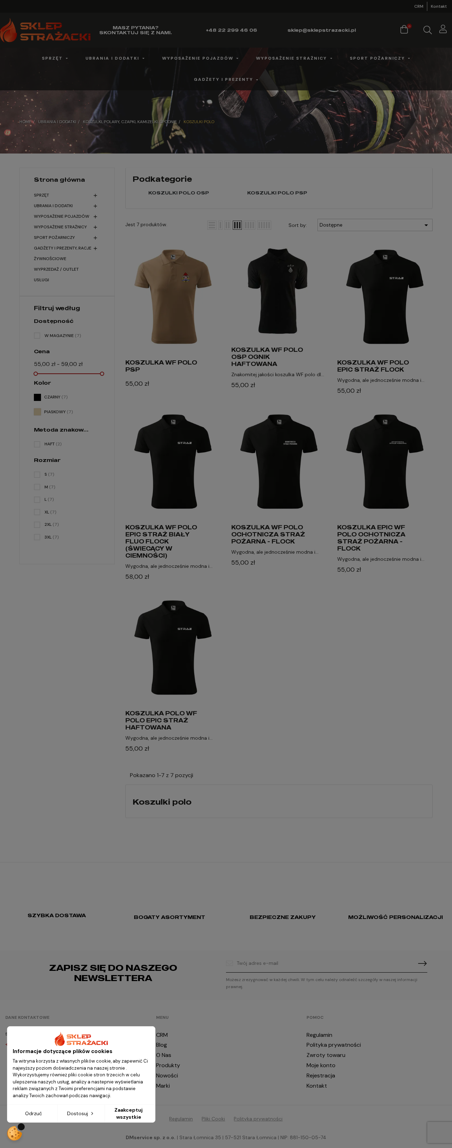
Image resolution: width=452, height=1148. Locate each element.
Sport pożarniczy (54, 237)
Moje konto (321, 1065)
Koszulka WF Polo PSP (161, 366)
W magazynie (62, 335)
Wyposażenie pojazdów (61, 216)
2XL (51, 524)
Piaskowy (58, 412)
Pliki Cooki (213, 1119)
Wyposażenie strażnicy (60, 227)
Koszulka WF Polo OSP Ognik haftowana (267, 356)
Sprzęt (41, 195)
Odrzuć (33, 1113)
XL (50, 512)
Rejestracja (321, 1075)
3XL (51, 537)
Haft (53, 444)
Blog (161, 1044)
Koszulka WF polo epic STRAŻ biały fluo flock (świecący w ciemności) (161, 541)
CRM (418, 6)
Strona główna (59, 179)
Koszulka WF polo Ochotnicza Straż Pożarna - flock (268, 534)
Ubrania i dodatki (53, 206)
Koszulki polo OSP (178, 193)
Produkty (168, 1065)
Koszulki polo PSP (277, 193)
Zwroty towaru (326, 1055)
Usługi (41, 280)
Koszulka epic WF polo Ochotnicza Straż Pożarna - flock (371, 538)
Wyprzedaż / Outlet (56, 269)
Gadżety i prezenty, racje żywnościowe (62, 253)
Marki (163, 1085)
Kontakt (439, 6)
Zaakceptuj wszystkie (128, 1113)
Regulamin (319, 1035)
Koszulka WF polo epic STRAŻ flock (373, 366)
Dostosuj (78, 1113)
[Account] (443, 30)
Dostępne (375, 225)
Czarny (56, 397)
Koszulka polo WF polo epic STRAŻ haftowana (161, 720)
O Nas (163, 1055)
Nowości (167, 1075)
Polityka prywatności (334, 1044)
